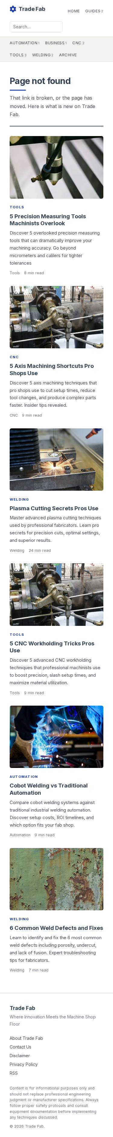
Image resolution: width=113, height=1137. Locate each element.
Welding (43, 54)
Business (56, 42)
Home (74, 10)
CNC (78, 42)
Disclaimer (20, 1055)
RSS (14, 1073)
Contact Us (20, 1047)
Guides (94, 10)
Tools (18, 54)
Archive (68, 54)
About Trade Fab (26, 1038)
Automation (25, 42)
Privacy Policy (24, 1064)
